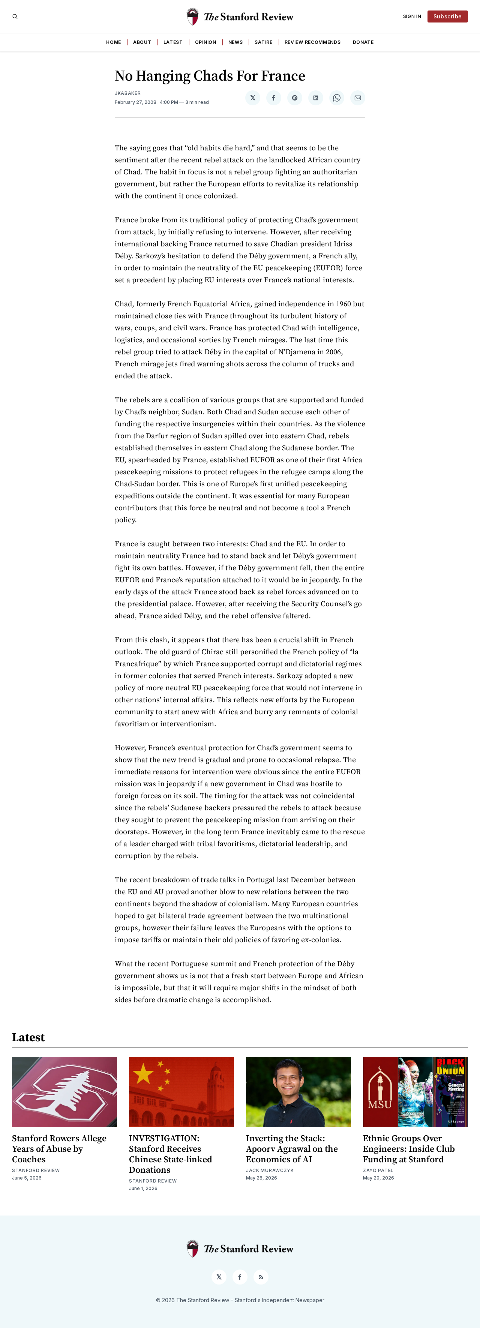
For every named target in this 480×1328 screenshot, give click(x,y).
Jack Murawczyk (270, 1170)
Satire (263, 42)
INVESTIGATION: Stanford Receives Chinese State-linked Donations (170, 1154)
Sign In (412, 16)
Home (113, 42)
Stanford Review (36, 1170)
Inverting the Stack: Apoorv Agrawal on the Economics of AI (292, 1148)
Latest (173, 42)
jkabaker (128, 93)
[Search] (15, 16)
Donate (363, 42)
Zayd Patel (378, 1170)
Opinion (205, 42)
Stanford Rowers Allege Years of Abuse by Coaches (59, 1148)
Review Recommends (313, 42)
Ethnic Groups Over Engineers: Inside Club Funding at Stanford (409, 1148)
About (142, 42)
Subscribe (448, 16)
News (235, 42)
